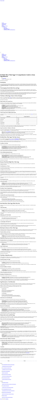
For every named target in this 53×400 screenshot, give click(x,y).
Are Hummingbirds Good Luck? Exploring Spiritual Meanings (8, 390)
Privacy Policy (6, 28)
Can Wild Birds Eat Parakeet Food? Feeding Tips (7, 369)
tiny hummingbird (8, 131)
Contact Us (5, 27)
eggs (9, 200)
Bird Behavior (4, 24)
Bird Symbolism (4, 23)
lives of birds (27, 352)
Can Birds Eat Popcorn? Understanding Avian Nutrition (7, 387)
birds (10, 97)
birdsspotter (4, 78)
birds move (17, 138)
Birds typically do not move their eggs (14, 139)
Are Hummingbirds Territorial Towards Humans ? (7, 366)
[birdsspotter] (10, 21)
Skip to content (2, 0)
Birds (3, 25)
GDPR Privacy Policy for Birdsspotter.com (9, 29)
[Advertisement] (26, 67)
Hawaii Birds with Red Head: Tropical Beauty (6, 379)
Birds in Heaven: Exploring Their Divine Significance (7, 397)
